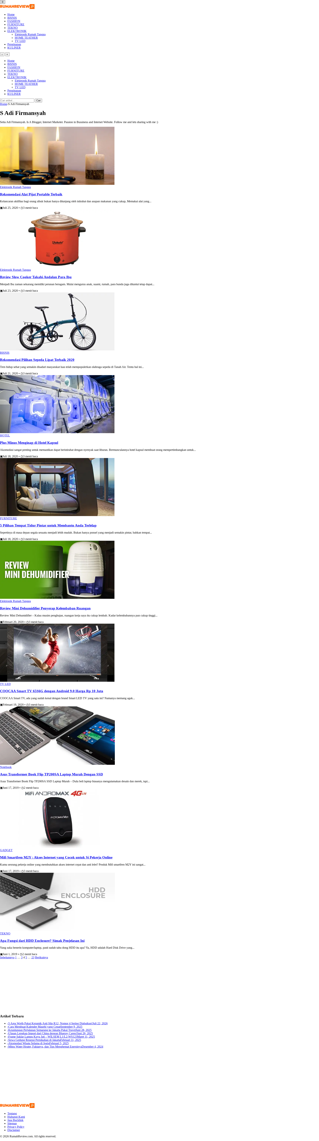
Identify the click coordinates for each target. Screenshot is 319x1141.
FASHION (13, 21)
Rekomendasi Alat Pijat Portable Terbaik (31, 194)
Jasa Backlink (15, 1120)
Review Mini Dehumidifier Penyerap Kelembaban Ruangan (45, 608)
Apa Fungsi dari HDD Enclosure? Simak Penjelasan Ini (42, 941)
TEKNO (12, 27)
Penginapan (14, 44)
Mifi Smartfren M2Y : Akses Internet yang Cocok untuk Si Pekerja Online (56, 857)
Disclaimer (13, 1130)
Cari (38, 100)
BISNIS (12, 17)
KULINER (14, 47)
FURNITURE (15, 24)
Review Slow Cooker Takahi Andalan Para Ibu (36, 277)
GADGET (6, 850)
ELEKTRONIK (17, 31)
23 (32, 957)
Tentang (12, 1113)
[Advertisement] (111, 985)
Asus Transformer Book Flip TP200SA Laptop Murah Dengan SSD (51, 774)
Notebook (6, 767)
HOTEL (5, 435)
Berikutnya (41, 957)
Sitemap (12, 1123)
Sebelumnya (7, 957)
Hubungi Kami (16, 1116)
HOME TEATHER (26, 37)
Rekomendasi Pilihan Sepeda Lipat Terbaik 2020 (37, 360)
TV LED (20, 41)
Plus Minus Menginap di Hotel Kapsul (29, 443)
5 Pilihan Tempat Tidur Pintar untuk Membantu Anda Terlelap (48, 525)
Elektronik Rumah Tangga (30, 34)
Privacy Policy (15, 1126)
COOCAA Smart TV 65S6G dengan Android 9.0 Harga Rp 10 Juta (51, 691)
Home (11, 14)
